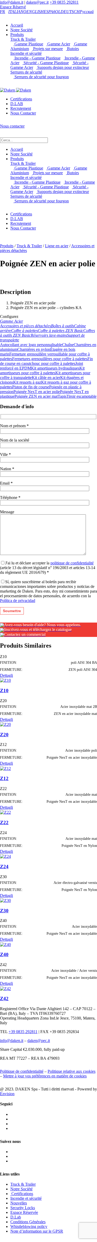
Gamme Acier (58, 44)
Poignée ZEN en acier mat (36, 396)
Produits (17, 34)
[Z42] (5, 988)
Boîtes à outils (62, 326)
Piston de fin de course (30, 387)
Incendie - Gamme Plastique (37, 58)
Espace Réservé (13, 7)
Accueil (16, 25)
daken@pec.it (37, 2)
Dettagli (6, 675)
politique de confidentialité (72, 563)
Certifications (21, 99)
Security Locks (22, 1207)
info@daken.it (11, 2)
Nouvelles (18, 1203)
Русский (87, 11)
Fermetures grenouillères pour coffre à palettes (49, 359)
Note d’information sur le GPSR (36, 1231)
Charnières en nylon (33, 349)
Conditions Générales (28, 1222)
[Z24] (5, 856)
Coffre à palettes (24, 330)
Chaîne (68, 344)
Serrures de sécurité (26, 72)
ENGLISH (35, 11)
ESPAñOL (52, 11)
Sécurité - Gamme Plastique (46, 63)
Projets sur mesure (47, 48)
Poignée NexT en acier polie (36, 391)
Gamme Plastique (28, 44)
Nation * (7, 469)
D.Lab (15, 1217)
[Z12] (5, 768)
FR (2, 11)
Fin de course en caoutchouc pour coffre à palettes (46, 361)
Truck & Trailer (23, 39)
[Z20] (5, 724)
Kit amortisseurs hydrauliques (55, 368)
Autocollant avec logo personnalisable (31, 344)
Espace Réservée (24, 1212)
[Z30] (5, 900)
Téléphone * (10, 497)
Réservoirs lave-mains (49, 335)
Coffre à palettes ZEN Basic (60, 330)
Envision (7, 1094)
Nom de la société (14, 440)
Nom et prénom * (14, 426)
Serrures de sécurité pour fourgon (41, 77)
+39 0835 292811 (64, 2)
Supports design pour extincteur (62, 67)
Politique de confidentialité (21, 1071)
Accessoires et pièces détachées (25, 326)
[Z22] (5, 812)
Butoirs (72, 48)
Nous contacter (12, 126)
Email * (6, 483)
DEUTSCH (70, 11)
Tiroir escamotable (81, 396)
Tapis (62, 396)
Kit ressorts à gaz (27, 382)
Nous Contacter (23, 113)
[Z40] (5, 944)
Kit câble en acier (46, 377)
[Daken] (15, 90)
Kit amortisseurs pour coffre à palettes (42, 370)
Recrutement (20, 108)
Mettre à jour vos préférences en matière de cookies (45, 1076)
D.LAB (16, 103)
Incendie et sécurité (26, 53)
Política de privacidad (17, 600)
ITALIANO (17, 11)
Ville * (5, 454)
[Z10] (5, 680)
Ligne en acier (56, 246)
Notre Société (21, 30)
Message (7, 512)
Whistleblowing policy (28, 1226)
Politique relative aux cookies (71, 1071)
